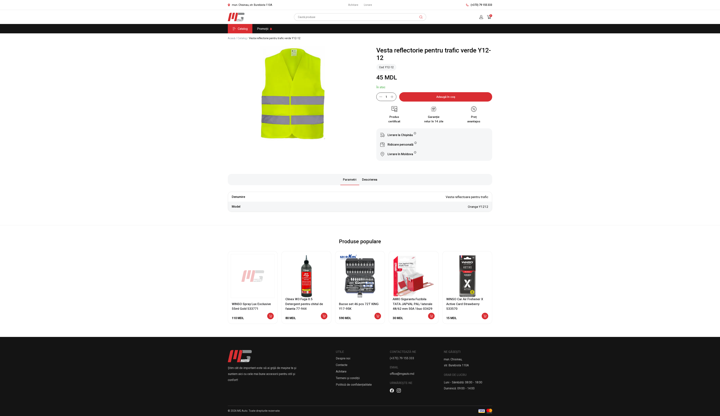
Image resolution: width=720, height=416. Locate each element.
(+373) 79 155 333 (481, 4)
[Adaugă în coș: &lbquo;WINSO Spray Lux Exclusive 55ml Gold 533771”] (270, 316)
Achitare (353, 4)
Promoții (262, 29)
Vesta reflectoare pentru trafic (467, 197)
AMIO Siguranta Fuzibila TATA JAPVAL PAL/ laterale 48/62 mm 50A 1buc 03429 (412, 304)
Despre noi (343, 358)
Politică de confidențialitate (354, 384)
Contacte (341, 365)
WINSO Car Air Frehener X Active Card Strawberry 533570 (464, 304)
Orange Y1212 (478, 207)
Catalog (243, 29)
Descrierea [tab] (369, 179)
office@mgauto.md (402, 374)
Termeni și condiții (348, 378)
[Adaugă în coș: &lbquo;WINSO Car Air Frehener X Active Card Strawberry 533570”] (485, 316)
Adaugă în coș (445, 97)
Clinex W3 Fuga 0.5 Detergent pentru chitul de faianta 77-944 (304, 304)
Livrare (368, 4)
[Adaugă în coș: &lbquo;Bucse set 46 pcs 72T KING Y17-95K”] (377, 316)
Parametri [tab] (349, 179)
